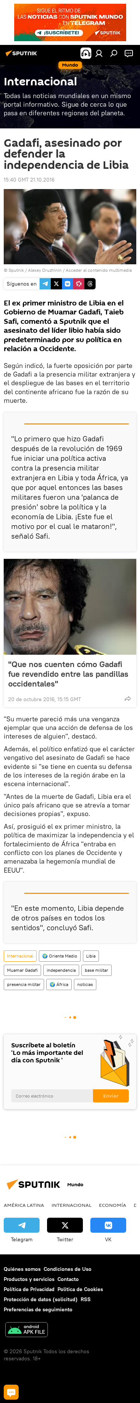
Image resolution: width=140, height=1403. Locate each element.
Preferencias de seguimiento (38, 1309)
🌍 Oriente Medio (59, 956)
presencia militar (24, 984)
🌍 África (59, 984)
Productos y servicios (29, 1279)
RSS (86, 1299)
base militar (96, 970)
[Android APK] (26, 1330)
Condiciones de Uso (67, 1269)
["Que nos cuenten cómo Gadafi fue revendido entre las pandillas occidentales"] (70, 607)
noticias (85, 984)
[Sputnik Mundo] (22, 56)
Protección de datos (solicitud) (41, 1299)
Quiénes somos (22, 1269)
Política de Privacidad (29, 1289)
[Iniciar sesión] (98, 53)
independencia (61, 970)
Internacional (20, 956)
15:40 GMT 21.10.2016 (29, 179)
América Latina (24, 1205)
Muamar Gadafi (22, 970)
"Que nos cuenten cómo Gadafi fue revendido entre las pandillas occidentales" (68, 673)
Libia (91, 956)
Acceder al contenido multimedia (99, 270)
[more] (127, 698)
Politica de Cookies (80, 1289)
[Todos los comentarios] (11, 1392)
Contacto (68, 1279)
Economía (112, 1205)
